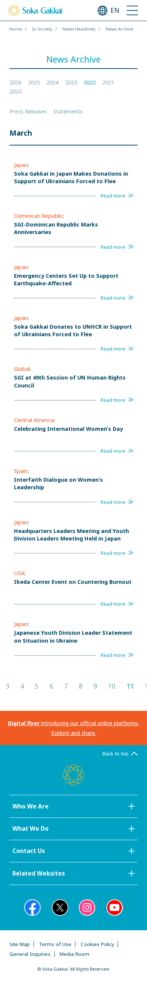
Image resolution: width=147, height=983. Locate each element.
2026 (15, 82)
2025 (34, 82)
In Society (42, 29)
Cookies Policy (97, 944)
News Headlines (79, 29)
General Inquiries (30, 954)
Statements (68, 111)
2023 (71, 82)
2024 (52, 82)
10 (111, 686)
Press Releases (28, 111)
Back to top (116, 753)
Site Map (19, 944)
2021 (108, 82)
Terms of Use (55, 944)
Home (15, 29)
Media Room (74, 954)
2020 (15, 91)
